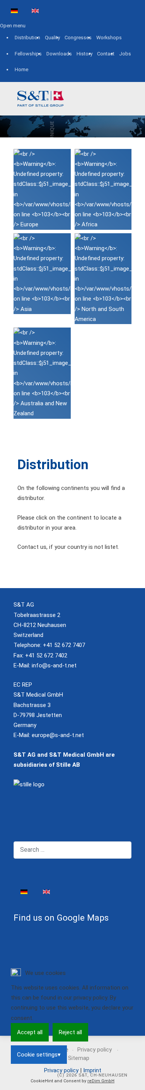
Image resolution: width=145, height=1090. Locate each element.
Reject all (70, 1032)
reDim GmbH (100, 1080)
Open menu (13, 25)
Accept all (30, 1032)
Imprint (92, 1070)
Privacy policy (61, 1070)
